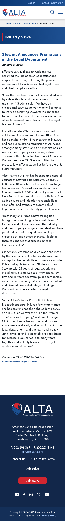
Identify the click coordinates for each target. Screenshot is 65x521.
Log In (31, 3)
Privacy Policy (49, 516)
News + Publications (25, 23)
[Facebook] (24, 495)
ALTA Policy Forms (43, 459)
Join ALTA (32, 480)
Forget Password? (52, 3)
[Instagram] (31, 495)
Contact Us (18, 459)
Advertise (32, 468)
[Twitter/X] (39, 495)
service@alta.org (32, 452)
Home (8, 23)
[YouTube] (47, 495)
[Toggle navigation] (60, 12)
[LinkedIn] (17, 495)
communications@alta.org (19, 361)
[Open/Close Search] (52, 12)
